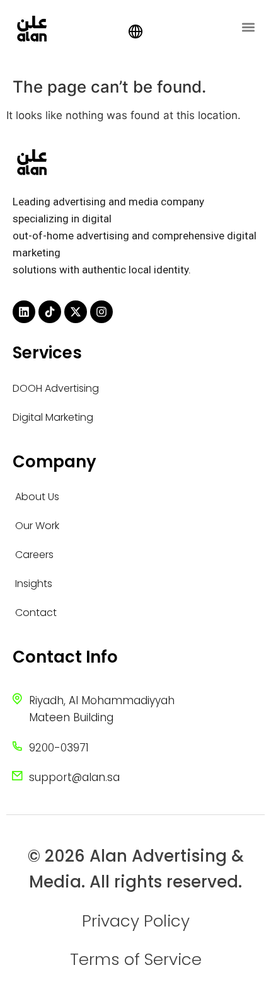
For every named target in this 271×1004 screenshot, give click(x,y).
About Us (37, 496)
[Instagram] (101, 311)
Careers (34, 554)
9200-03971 (59, 747)
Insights (33, 583)
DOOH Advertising (56, 388)
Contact (36, 612)
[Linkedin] (24, 311)
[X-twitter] (75, 311)
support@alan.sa (74, 777)
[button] (248, 26)
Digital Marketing (53, 417)
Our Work (37, 525)
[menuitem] (135, 31)
